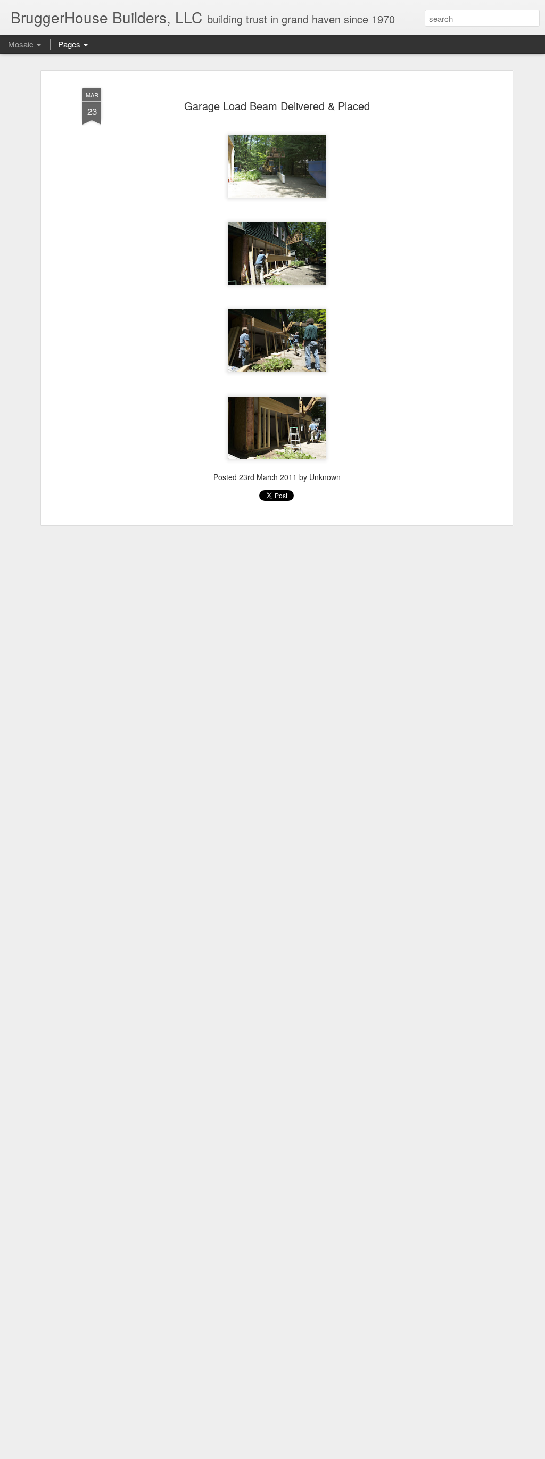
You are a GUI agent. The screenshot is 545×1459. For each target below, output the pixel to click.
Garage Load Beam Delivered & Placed (277, 105)
